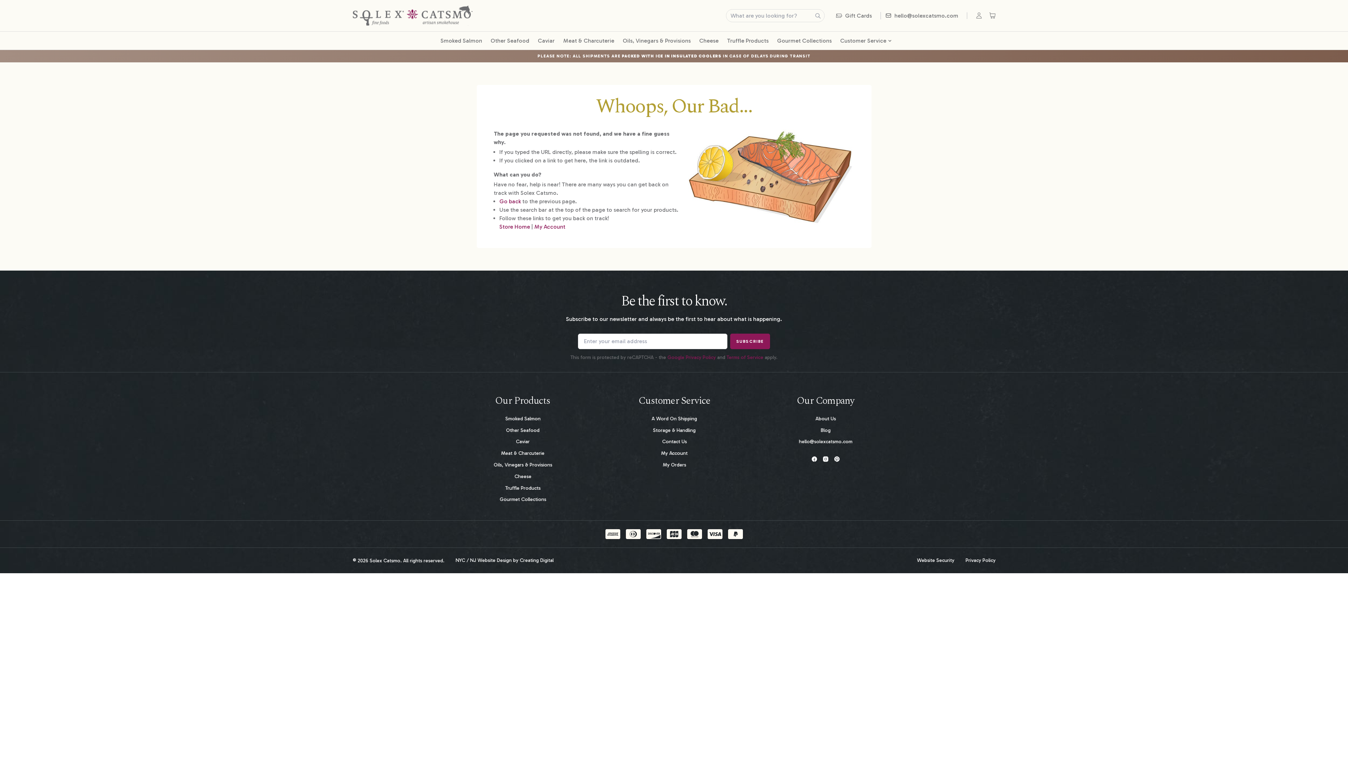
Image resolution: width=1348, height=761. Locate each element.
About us (825, 419)
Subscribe (750, 341)
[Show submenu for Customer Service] (889, 41)
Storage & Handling (674, 430)
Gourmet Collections (804, 40)
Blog (826, 430)
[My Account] (980, 15)
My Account (549, 226)
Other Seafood (510, 40)
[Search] (818, 16)
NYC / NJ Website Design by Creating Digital (505, 560)
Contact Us (674, 442)
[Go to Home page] (413, 16)
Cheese (709, 40)
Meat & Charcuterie (588, 40)
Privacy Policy (981, 560)
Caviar (546, 40)
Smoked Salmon (461, 40)
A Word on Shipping (674, 419)
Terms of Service (745, 357)
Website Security (935, 560)
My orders (674, 465)
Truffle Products (748, 40)
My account (674, 453)
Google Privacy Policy (691, 357)
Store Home (514, 226)
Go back (510, 201)
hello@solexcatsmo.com (825, 442)
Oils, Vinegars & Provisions (657, 40)
